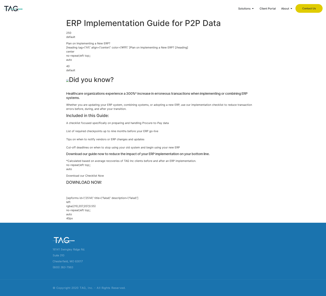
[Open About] (291, 8)
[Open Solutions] (252, 8)
